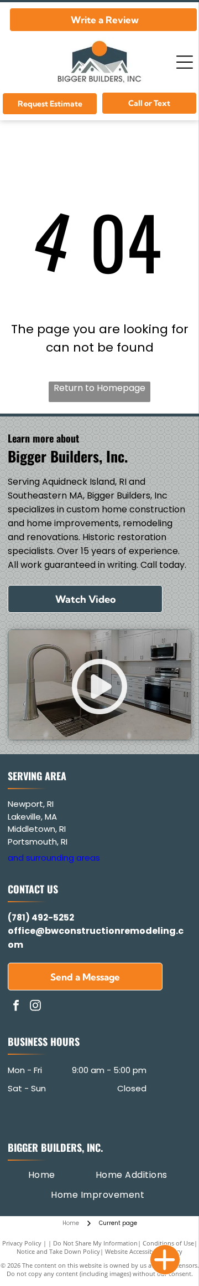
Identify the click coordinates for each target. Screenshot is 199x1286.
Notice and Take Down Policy (58, 1251)
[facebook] (16, 1006)
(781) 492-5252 (41, 917)
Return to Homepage (99, 388)
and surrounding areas (54, 857)
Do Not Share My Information (95, 1243)
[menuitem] (42, 1175)
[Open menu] (184, 62)
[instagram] (35, 1006)
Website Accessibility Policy (143, 1251)
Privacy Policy (21, 1243)
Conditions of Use (168, 1243)
